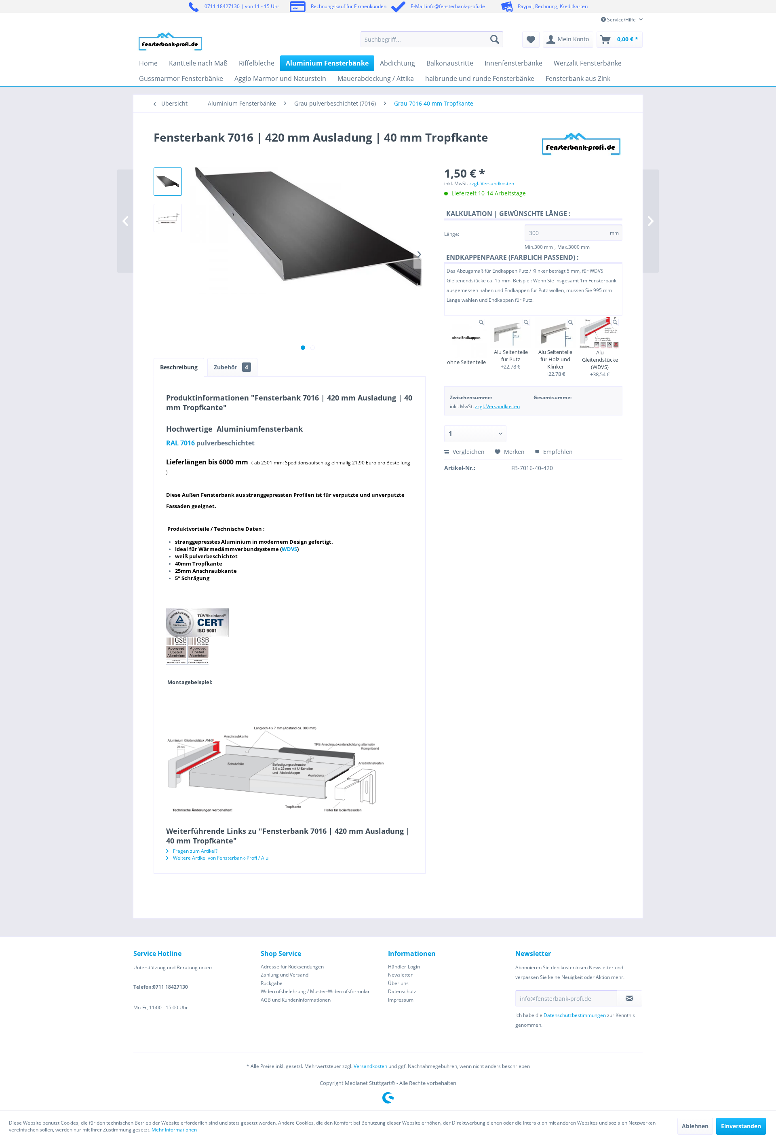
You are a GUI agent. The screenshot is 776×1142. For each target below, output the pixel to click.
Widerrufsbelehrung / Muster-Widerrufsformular (315, 991)
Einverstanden (741, 1126)
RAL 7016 (180, 443)
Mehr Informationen (174, 1129)
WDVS (289, 549)
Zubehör (231, 367)
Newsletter (400, 974)
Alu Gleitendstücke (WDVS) (600, 360)
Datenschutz (402, 991)
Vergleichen (468, 452)
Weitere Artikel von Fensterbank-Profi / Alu (220, 857)
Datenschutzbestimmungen (575, 1015)
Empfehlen (557, 452)
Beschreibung (179, 367)
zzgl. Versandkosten (491, 183)
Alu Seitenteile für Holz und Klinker (555, 359)
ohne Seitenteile (466, 362)
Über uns (398, 983)
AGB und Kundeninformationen (296, 999)
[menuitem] (432, 39)
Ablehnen (695, 1126)
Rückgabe (272, 983)
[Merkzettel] (531, 40)
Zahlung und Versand (284, 974)
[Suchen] (494, 39)
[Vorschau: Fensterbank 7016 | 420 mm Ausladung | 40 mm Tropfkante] (168, 181)
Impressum (400, 999)
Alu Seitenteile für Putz (511, 355)
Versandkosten (370, 1066)
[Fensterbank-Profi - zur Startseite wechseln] (170, 41)
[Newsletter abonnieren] (629, 998)
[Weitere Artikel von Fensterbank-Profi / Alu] (581, 145)
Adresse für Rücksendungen (292, 966)
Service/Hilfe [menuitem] (621, 19)
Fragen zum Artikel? (194, 850)
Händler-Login (404, 966)
